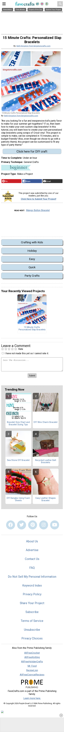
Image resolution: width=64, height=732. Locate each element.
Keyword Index (32, 585)
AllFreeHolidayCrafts (32, 661)
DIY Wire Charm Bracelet (45, 422)
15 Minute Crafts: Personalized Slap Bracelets (32, 328)
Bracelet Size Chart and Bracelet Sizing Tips (18, 423)
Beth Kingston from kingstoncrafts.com (33, 46)
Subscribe (32, 612)
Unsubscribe (32, 629)
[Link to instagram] (43, 524)
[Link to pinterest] (32, 524)
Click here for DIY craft (32, 151)
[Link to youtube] (54, 524)
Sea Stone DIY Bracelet (18, 460)
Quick (32, 267)
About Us (32, 541)
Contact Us (32, 559)
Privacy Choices (32, 638)
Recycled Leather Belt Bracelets (45, 461)
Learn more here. (32, 698)
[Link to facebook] (10, 524)
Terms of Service (32, 621)
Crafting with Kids (32, 242)
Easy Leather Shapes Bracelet (46, 499)
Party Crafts (32, 275)
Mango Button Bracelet (38, 210)
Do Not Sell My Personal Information (32, 576)
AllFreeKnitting (32, 657)
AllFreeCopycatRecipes (32, 674)
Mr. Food (32, 666)
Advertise (32, 550)
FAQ (32, 568)
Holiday (32, 250)
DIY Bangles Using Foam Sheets (18, 499)
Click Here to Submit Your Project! (38, 199)
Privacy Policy (32, 594)
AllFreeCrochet (32, 652)
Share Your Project (32, 603)
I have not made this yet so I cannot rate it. (27, 353)
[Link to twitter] (21, 524)
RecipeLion (32, 670)
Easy (32, 259)
